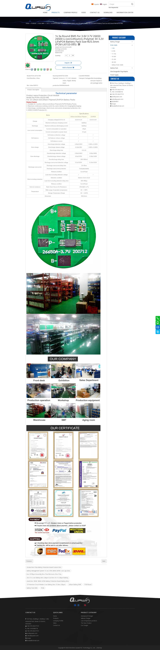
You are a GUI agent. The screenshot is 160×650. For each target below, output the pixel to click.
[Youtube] (85, 605)
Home (55, 616)
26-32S (114, 62)
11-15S (114, 54)
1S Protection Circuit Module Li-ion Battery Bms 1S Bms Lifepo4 (46, 584)
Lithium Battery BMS (75, 584)
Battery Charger (115, 42)
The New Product (86, 623)
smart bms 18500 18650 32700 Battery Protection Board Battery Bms (48, 581)
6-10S (113, 51)
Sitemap (99, 648)
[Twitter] (82, 605)
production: (56, 85)
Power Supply (114, 75)
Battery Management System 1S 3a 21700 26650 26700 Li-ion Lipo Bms (48, 571)
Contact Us (56, 625)
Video (54, 623)
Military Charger (85, 618)
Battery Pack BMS (32, 588)
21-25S (114, 59)
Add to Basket (67, 68)
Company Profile (58, 621)
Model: (29, 76)
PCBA (42, 588)
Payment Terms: (58, 78)
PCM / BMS (113, 45)
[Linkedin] (78, 605)
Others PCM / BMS (117, 65)
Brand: (55, 76)
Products (56, 618)
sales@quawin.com (117, 99)
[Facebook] (75, 605)
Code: (80, 76)
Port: (28, 78)
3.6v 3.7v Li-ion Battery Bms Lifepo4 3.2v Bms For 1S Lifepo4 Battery (47, 578)
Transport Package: (84, 78)
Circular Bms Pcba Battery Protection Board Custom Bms (44, 567)
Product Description (33, 90)
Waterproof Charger (87, 616)
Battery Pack (114, 68)
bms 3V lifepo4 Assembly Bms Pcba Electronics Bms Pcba (44, 574)
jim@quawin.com (117, 96)
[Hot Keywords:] (132, 4)
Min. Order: (30, 85)
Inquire (67, 63)
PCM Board (87, 584)
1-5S (113, 48)
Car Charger (84, 625)
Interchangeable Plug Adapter (119, 71)
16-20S (114, 56)
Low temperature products (89, 621)
